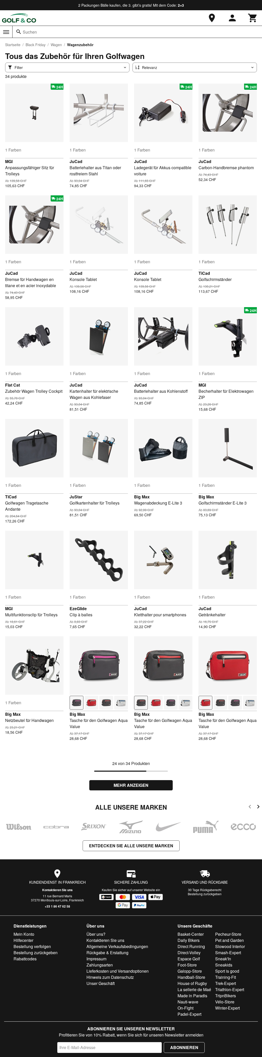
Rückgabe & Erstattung (107, 952)
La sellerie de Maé (194, 989)
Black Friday (36, 44)
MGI (9, 161)
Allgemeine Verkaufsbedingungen (117, 946)
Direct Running (191, 946)
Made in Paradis (192, 996)
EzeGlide (78, 608)
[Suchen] (19, 32)
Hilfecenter (23, 940)
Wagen (56, 44)
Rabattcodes (25, 959)
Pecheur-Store (228, 934)
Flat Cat (12, 385)
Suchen (30, 32)
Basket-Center (191, 934)
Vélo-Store (224, 1002)
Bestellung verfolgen (32, 946)
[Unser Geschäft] (212, 18)
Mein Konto (24, 934)
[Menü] (6, 32)
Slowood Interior (230, 946)
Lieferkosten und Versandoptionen (117, 971)
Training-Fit (225, 977)
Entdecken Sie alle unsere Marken (131, 846)
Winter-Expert (227, 1008)
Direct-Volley (189, 952)
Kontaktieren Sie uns (57, 890)
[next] (258, 807)
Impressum (96, 959)
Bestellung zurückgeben (205, 894)
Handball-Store (191, 977)
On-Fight (185, 1008)
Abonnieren (184, 1047)
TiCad (204, 273)
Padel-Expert (189, 1014)
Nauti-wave (188, 1002)
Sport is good (227, 971)
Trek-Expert (225, 983)
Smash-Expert (228, 952)
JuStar (76, 497)
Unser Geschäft (100, 983)
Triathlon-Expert (229, 989)
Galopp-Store (190, 971)
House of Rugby (192, 983)
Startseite (12, 44)
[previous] (250, 807)
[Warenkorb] (253, 18)
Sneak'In (223, 959)
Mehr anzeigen (131, 785)
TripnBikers (225, 996)
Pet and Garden (229, 940)
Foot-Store (187, 965)
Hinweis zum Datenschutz (110, 977)
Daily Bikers (189, 940)
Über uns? (95, 934)
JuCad (76, 161)
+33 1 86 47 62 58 (57, 906)
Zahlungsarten (99, 965)
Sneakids (223, 965)
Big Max (142, 497)
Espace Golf (189, 959)
